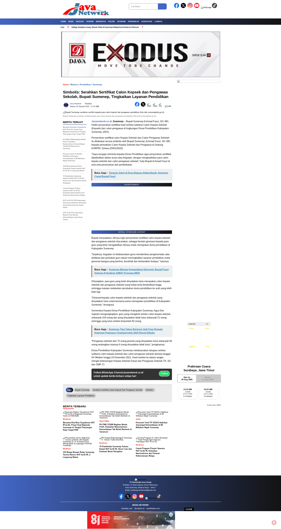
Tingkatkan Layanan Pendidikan (80, 396)
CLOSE (189, 509)
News (71, 22)
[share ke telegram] (156, 106)
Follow (164, 373)
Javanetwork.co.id (101, 121)
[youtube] (197, 7)
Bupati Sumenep (82, 390)
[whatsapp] (206, 7)
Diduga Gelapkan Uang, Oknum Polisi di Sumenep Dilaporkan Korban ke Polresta (91, 27)
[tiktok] (215, 7)
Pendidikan (133, 22)
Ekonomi (121, 22)
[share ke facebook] (138, 106)
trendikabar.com (153, 508)
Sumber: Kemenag (199, 360)
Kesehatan (146, 22)
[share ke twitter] (144, 106)
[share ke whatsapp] (150, 106)
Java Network (75, 104)
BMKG (219, 405)
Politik (111, 22)
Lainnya (158, 22)
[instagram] (190, 7)
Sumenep (97, 84)
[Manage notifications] (274, 522)
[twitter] (184, 7)
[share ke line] (162, 106)
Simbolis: (150, 390)
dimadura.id (139, 508)
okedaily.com (126, 508)
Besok (207, 378)
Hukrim (90, 22)
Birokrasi (101, 22)
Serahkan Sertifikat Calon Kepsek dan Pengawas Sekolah (117, 390)
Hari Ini (186, 378)
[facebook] (177, 7)
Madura (80, 22)
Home (63, 22)
